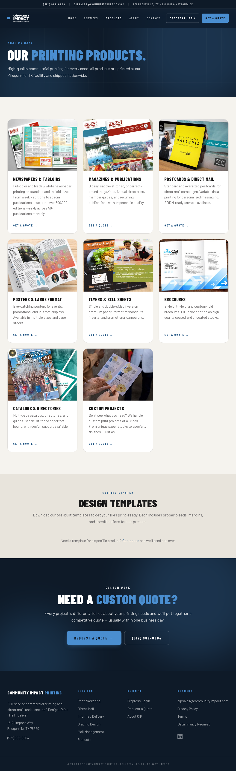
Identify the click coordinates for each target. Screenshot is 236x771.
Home (72, 18)
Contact (153, 18)
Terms (182, 716)
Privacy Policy (187, 709)
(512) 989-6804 (54, 4)
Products (114, 18)
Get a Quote (215, 18)
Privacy (152, 763)
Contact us (130, 540)
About (134, 18)
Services (91, 18)
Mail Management (91, 732)
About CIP (134, 716)
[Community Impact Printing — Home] (19, 18)
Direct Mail (86, 709)
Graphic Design (89, 724)
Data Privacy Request (193, 724)
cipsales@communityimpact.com (99, 4)
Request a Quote (94, 638)
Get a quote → (25, 225)
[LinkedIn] (180, 737)
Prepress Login (182, 18)
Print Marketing (89, 701)
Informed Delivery (91, 716)
